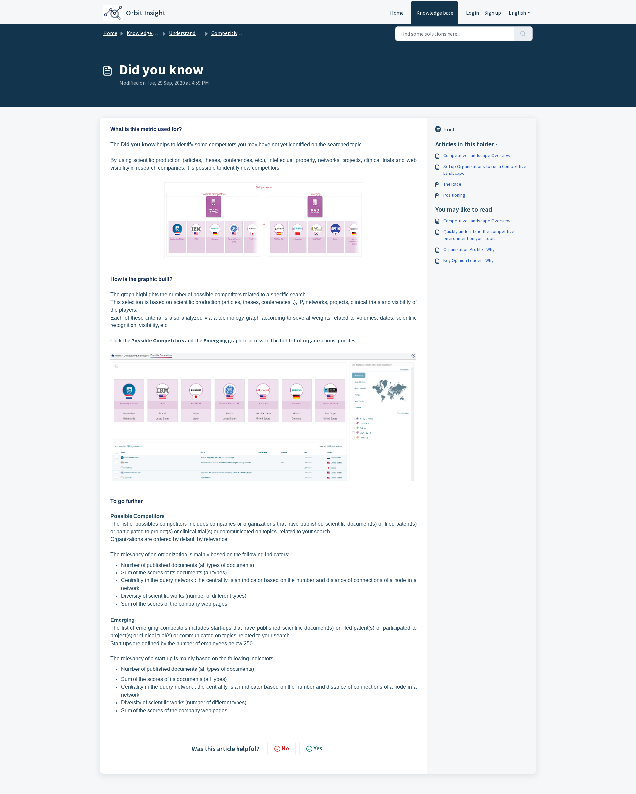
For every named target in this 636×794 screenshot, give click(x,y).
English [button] (517, 12)
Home (397, 12)
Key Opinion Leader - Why (468, 260)
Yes (318, 748)
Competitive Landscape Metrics (247, 33)
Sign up (492, 12)
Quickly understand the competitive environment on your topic (478, 234)
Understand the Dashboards (200, 33)
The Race (452, 184)
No (285, 748)
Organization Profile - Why (469, 249)
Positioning (454, 195)
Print (449, 129)
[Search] (523, 33)
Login (472, 12)
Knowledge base (434, 12)
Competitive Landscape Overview (476, 155)
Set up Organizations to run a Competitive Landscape (484, 169)
